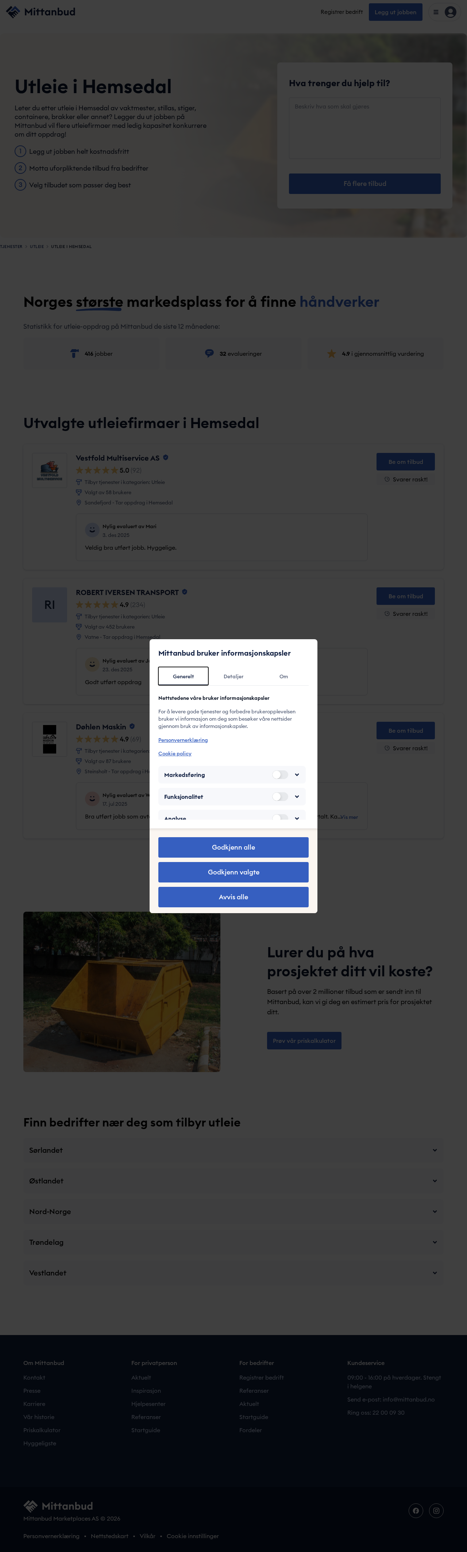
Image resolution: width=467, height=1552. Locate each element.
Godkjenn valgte (233, 872)
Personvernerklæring (183, 740)
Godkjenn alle (233, 847)
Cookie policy (175, 753)
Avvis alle (233, 897)
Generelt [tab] (183, 676)
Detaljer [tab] (233, 676)
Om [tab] (283, 676)
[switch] (280, 774)
